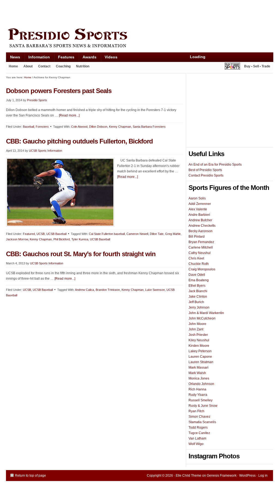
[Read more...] (69, 115)
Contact (44, 66)
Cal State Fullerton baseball (107, 233)
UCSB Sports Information (45, 150)
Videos (111, 57)
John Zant (196, 329)
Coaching (63, 66)
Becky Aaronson (201, 231)
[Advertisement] (105, 13)
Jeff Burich (196, 302)
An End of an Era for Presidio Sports (215, 164)
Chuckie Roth (199, 264)
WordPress (247, 475)
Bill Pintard (197, 236)
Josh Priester (198, 335)
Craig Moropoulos (202, 269)
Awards (87, 58)
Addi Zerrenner (200, 204)
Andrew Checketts (202, 226)
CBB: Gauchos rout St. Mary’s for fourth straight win (81, 254)
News (13, 58)
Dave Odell (197, 275)
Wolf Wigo (196, 444)
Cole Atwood (79, 126)
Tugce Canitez (199, 433)
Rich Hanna (197, 389)
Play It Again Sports (232, 67)
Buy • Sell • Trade (257, 66)
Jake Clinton (198, 296)
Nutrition (82, 66)
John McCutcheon (202, 318)
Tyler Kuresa (79, 239)
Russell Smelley (201, 400)
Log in (263, 475)
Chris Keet (196, 258)
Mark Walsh (197, 373)
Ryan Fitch (196, 411)
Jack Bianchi (198, 291)
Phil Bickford (61, 239)
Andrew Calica (84, 289)
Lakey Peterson (200, 351)
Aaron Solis (197, 198)
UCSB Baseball (56, 233)
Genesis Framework (221, 475)
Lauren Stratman (201, 362)
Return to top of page (30, 475)
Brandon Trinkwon (108, 289)
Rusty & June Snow (203, 406)
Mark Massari (198, 367)
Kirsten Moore (199, 346)
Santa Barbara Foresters (149, 126)
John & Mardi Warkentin (206, 313)
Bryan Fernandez (201, 242)
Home (13, 66)
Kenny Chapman (120, 126)
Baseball (28, 126)
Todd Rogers (198, 427)
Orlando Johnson (201, 384)
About (27, 67)
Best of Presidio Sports (205, 170)
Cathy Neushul (200, 253)
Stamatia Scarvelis (202, 422)
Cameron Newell (137, 233)
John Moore (197, 324)
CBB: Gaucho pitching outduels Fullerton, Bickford (79, 141)
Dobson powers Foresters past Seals (58, 90)
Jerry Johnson (199, 307)
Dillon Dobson (98, 126)
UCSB (41, 233)
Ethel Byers (197, 286)
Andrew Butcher (200, 220)
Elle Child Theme (188, 475)
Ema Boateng (199, 280)
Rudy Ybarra (198, 395)
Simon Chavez (199, 417)
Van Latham (197, 438)
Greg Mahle (173, 233)
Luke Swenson (155, 289)
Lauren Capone (200, 356)
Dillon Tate (156, 233)
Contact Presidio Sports (206, 175)
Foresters (42, 126)
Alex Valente (198, 209)
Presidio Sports (139, 38)
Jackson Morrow (17, 239)
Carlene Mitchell (201, 247)
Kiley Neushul (199, 340)
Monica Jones (199, 378)
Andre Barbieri (199, 215)
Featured (29, 233)
